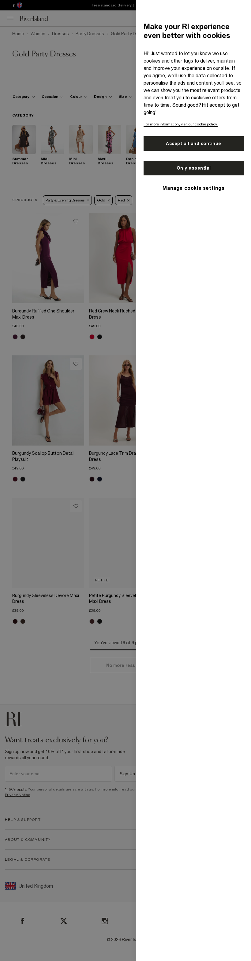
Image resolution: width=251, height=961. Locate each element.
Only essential (194, 168)
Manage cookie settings (193, 188)
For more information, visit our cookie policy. (181, 124)
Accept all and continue (193, 143)
